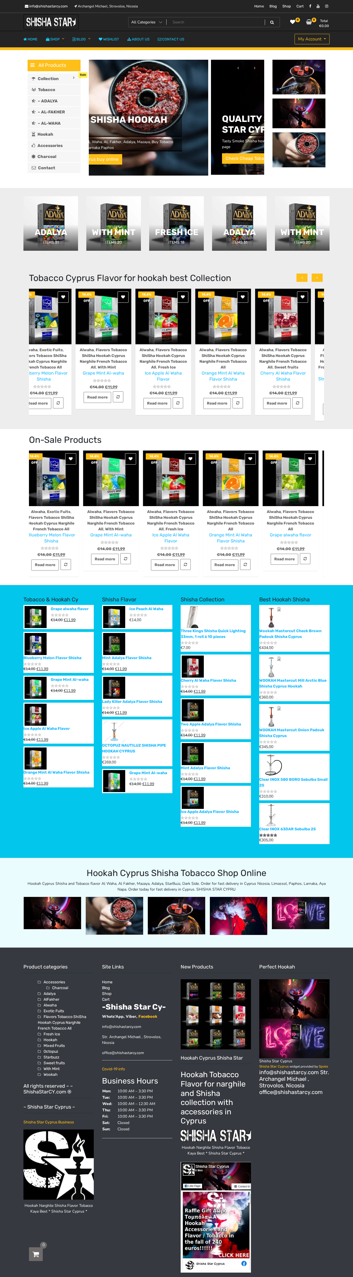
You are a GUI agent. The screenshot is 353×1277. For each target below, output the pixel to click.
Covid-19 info (113, 1069)
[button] (255, 166)
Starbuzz (51, 1057)
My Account (310, 39)
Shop (286, 6)
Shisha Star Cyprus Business (48, 1122)
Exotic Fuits (303, 350)
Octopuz (51, 1051)
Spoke (323, 1066)
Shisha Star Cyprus (274, 1066)
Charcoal (60, 988)
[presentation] (238, 67)
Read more (51, 397)
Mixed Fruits (54, 1045)
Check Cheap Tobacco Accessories (139, 158)
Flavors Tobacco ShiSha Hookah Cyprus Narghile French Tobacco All (295, 361)
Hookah (50, 1040)
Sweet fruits (240, 367)
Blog (273, 6)
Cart (300, 6)
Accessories (54, 982)
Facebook (147, 1016)
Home (259, 6)
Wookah (51, 1074)
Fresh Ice (120, 367)
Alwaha (40, 350)
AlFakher (51, 999)
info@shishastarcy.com (48, 6)
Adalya (50, 993)
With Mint (60, 367)
